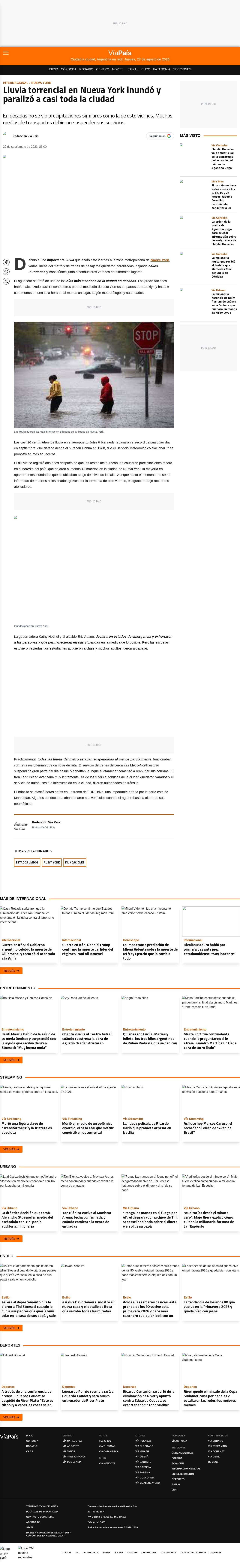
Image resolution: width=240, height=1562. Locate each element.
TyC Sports (168, 1552)
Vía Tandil (69, 1451)
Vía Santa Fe (143, 1462)
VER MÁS (9, 970)
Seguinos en (157, 135)
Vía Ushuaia (179, 1441)
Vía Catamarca (109, 1451)
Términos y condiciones (42, 1506)
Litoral (132, 69)
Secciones (182, 69)
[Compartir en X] (6, 281)
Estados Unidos (27, 862)
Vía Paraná (142, 1472)
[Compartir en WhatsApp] (6, 271)
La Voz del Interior (193, 1552)
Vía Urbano (215, 1441)
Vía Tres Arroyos (74, 1456)
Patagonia (161, 69)
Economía (178, 1463)
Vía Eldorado (144, 1446)
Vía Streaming (217, 1446)
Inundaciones (74, 862)
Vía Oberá (141, 1456)
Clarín (66, 1552)
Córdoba (68, 69)
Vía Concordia (144, 1477)
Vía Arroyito (71, 1446)
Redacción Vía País (25, 136)
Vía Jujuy (105, 1441)
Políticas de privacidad (42, 1511)
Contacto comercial (40, 1517)
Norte (117, 69)
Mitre (106, 1552)
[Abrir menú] (37, 53)
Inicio (53, 69)
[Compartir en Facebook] (6, 262)
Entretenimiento (183, 1474)
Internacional (15, 82)
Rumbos (213, 1462)
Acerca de (33, 1522)
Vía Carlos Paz (72, 1441)
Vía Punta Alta (72, 1462)
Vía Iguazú (142, 1451)
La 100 (119, 1552)
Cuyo (145, 69)
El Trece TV (90, 1552)
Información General (186, 1468)
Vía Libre (214, 1456)
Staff (30, 1527)
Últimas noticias (183, 1453)
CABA (29, 1451)
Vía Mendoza (107, 1463)
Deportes (178, 1479)
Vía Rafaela (143, 1467)
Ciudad (132, 1552)
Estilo (176, 1484)
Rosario (86, 69)
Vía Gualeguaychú (147, 1483)
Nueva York (41, 82)
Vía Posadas (143, 1441)
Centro (102, 69)
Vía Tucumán (107, 1446)
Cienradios (149, 1552)
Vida (174, 1489)
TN (77, 1552)
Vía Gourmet (216, 1451)
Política (177, 1458)
